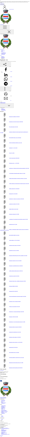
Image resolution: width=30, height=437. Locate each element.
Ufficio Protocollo (2, 370)
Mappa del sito (1, 435)
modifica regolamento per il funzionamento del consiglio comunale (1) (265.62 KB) (19, 183)
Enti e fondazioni (3, 401)
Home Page (2, 56)
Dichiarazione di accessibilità (4, 433)
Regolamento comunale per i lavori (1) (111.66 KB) (15, 260)
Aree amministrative (3, 400)
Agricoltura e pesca (3, 413)
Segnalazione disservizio (3, 430)
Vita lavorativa (2, 406)
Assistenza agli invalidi (3, 53)
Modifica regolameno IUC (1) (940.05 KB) (14, 188)
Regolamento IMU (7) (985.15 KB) (13, 347)
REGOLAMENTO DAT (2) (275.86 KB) (14, 352)
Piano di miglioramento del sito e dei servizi (5, 434)
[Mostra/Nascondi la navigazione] (4, 27)
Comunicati (2, 416)
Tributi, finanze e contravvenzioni (4, 411)
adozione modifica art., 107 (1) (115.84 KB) (14, 240)
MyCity (1, 436)
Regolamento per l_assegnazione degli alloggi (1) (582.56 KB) (16, 311)
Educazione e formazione (3, 410)
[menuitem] (6, 71)
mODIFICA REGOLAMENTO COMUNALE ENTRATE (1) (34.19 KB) (18, 178)
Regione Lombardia (2, 4)
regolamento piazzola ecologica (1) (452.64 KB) (14, 245)
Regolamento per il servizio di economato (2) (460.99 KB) (16, 121)
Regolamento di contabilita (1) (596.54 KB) (14, 116)
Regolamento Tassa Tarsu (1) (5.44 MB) (14, 250)
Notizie (2, 415)
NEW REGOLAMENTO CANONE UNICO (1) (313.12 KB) (16, 357)
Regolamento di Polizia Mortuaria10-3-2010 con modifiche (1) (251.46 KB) (18, 255)
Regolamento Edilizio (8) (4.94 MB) (13, 286)
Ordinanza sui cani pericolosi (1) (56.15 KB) (14, 306)
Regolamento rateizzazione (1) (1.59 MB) (14, 214)
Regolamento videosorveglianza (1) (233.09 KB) (15, 337)
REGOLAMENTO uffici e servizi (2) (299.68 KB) (15, 137)
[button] (2, 51)
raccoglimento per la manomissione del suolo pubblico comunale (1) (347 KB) (18, 219)
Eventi (2, 419)
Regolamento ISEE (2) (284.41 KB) (13, 291)
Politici (2, 402)
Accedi (1, 55)
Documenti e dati (3, 57)
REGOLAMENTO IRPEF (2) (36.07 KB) (14, 235)
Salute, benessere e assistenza (4, 412)
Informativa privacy (3, 432)
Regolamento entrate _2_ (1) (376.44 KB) (14, 163)
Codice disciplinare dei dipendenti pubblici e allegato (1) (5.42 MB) (17, 173)
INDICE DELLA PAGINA (2, 107)
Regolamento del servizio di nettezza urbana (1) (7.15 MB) (16, 362)
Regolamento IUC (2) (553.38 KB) (13, 193)
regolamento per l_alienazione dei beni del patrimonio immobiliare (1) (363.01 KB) (19, 168)
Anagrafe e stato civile (3, 405)
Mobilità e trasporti (3, 409)
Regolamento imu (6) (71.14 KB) (13, 224)
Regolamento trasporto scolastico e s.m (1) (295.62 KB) (15, 342)
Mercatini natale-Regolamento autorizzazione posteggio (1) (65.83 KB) (17, 296)
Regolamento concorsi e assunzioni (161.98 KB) (15, 301)
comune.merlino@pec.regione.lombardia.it (5, 428)
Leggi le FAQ (2, 429)
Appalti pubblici (2, 407)
